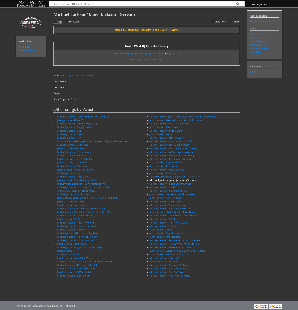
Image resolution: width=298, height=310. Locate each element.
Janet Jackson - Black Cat (70, 148)
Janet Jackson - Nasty (161, 134)
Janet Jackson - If (66, 250)
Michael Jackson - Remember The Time (171, 158)
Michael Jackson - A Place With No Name (172, 151)
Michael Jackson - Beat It (70, 134)
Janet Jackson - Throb (161, 229)
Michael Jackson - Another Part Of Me (77, 123)
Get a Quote (160, 29)
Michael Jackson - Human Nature (75, 240)
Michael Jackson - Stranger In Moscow (170, 208)
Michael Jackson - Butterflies (72, 155)
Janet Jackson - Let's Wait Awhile (74, 272)
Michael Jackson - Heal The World (75, 222)
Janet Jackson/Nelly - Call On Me (75, 158)
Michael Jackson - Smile (162, 187)
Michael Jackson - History (71, 229)
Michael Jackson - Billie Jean (72, 144)
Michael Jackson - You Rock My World (170, 275)
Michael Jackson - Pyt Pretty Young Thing (172, 155)
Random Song (155, 59)
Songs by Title (148, 53)
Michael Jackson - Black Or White (75, 151)
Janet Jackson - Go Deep (70, 219)
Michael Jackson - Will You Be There (169, 264)
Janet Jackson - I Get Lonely (72, 243)
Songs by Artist (131, 53)
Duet (73, 99)
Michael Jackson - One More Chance (169, 144)
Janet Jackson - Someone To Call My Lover (172, 194)
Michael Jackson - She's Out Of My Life (170, 183)
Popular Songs (174, 53)
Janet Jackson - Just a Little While (75, 257)
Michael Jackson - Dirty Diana (73, 176)
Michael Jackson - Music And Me (167, 130)
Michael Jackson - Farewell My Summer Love (81, 208)
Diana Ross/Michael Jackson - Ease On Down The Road (87, 197)
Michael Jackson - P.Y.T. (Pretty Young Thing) (173, 148)
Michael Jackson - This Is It (164, 219)
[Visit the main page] (31, 22)
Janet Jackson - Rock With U (164, 166)
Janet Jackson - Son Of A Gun (165, 197)
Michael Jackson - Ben (69, 137)
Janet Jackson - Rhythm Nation (166, 162)
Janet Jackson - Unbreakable (165, 236)
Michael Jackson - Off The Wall (166, 137)
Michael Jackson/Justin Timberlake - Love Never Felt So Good (183, 116)
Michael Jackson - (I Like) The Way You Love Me (83, 116)
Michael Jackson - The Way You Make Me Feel (175, 243)
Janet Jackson (87, 75)
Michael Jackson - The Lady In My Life (77, 264)
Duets (161, 53)
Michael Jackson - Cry (69, 173)
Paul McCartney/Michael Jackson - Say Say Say (175, 176)
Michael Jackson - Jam (69, 254)
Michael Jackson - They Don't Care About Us (173, 215)
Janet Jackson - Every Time (71, 204)
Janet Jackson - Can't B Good (72, 162)
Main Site (120, 29)
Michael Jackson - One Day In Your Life (171, 141)
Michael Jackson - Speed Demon (167, 204)
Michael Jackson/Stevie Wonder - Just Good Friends (85, 261)
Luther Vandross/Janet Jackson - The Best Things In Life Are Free (92, 141)
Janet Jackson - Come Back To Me (75, 169)
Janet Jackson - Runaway (163, 173)
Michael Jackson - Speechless (165, 201)
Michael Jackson (70, 75)
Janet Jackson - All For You (71, 120)
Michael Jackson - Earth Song (73, 194)
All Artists (116, 53)
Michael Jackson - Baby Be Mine (74, 127)
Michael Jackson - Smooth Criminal (168, 190)
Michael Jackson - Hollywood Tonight (77, 236)
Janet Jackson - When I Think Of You (169, 254)
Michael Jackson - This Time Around (169, 222)
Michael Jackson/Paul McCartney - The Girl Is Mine (84, 211)
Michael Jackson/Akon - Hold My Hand (78, 233)
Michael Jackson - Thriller (163, 226)
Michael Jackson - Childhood (72, 166)
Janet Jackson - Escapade (70, 201)
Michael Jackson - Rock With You (167, 169)
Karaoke (146, 29)
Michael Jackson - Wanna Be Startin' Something (175, 240)
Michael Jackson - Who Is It (164, 257)
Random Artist (138, 59)
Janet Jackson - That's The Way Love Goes (172, 211)
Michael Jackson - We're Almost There (170, 247)
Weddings (134, 29)
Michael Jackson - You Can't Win (167, 272)
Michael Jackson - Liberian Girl (73, 275)
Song (253, 71)
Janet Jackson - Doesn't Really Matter (77, 180)
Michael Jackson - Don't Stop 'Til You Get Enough (83, 187)
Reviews (174, 29)
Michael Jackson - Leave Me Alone (76, 268)
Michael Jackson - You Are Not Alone (169, 268)
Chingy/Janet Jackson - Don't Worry (76, 190)
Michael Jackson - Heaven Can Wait (76, 226)
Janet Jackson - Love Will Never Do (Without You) (176, 120)
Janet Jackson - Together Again (166, 233)
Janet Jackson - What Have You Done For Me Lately (177, 250)
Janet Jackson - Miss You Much (166, 127)
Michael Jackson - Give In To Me (74, 215)
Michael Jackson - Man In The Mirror (169, 123)
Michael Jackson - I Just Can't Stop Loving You (81, 247)
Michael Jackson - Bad (69, 130)
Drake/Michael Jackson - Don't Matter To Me (81, 183)
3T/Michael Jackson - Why (164, 261)
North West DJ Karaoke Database (31, 4)
